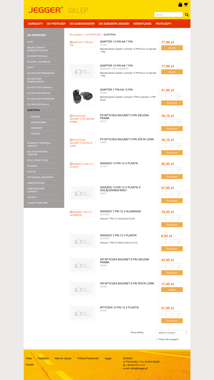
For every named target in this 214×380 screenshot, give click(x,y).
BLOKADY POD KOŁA (37, 56)
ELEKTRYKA (33, 110)
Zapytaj (172, 47)
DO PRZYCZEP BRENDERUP (41, 73)
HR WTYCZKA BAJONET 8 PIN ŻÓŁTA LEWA (127, 283)
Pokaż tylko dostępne (169, 339)
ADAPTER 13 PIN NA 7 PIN (116, 41)
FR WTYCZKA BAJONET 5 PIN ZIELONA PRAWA (124, 116)
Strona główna (76, 34)
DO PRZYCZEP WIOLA (38, 104)
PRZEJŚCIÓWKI (38, 122)
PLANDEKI (32, 165)
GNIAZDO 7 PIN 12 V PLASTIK (118, 235)
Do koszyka (172, 102)
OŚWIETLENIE (142, 23)
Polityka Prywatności (88, 358)
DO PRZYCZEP (56, 23)
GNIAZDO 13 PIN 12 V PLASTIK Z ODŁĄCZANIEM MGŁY (120, 188)
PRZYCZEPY (163, 23)
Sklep (29, 358)
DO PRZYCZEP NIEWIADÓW (40, 98)
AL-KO (30, 41)
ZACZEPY (32, 197)
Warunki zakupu (63, 358)
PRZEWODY (37, 128)
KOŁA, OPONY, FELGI (37, 160)
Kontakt (30, 364)
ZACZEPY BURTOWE (37, 202)
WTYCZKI (35, 133)
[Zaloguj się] (180, 5)
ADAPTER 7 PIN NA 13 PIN (116, 89)
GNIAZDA (35, 116)
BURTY (30, 67)
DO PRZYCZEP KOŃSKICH (40, 87)
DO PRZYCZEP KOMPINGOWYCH (35, 80)
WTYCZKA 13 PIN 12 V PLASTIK (119, 307)
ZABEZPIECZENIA (36, 182)
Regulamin (43, 358)
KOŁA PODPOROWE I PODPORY (37, 153)
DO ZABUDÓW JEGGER (114, 23)
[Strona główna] (84, 9)
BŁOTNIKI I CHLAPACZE (38, 61)
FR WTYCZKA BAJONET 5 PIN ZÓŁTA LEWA (127, 139)
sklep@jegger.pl (139, 368)
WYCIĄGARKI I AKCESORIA (40, 177)
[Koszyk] (186, 5)
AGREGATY (35, 23)
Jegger (108, 358)
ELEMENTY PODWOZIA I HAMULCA (39, 144)
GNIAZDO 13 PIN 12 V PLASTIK (119, 163)
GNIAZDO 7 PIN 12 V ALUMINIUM (120, 211)
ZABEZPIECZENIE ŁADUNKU (36, 190)
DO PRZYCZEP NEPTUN (39, 93)
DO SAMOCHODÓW (82, 23)
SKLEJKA (31, 171)
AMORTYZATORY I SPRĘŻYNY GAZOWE (37, 49)
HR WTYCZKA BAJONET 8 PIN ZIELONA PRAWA (124, 260)
